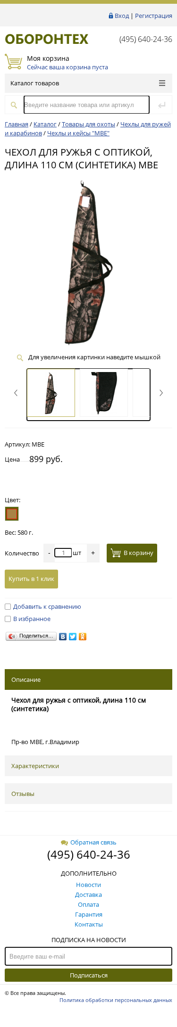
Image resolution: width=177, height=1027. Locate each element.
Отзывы (22, 793)
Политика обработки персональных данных (115, 999)
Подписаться (89, 975)
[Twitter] (73, 636)
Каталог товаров (34, 83)
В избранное (32, 618)
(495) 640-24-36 (145, 39)
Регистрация (153, 15)
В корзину (138, 552)
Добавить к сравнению (47, 606)
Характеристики (35, 766)
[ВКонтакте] (63, 636)
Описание (26, 679)
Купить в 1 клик (31, 578)
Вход (122, 15)
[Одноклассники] (83, 636)
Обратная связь (93, 842)
